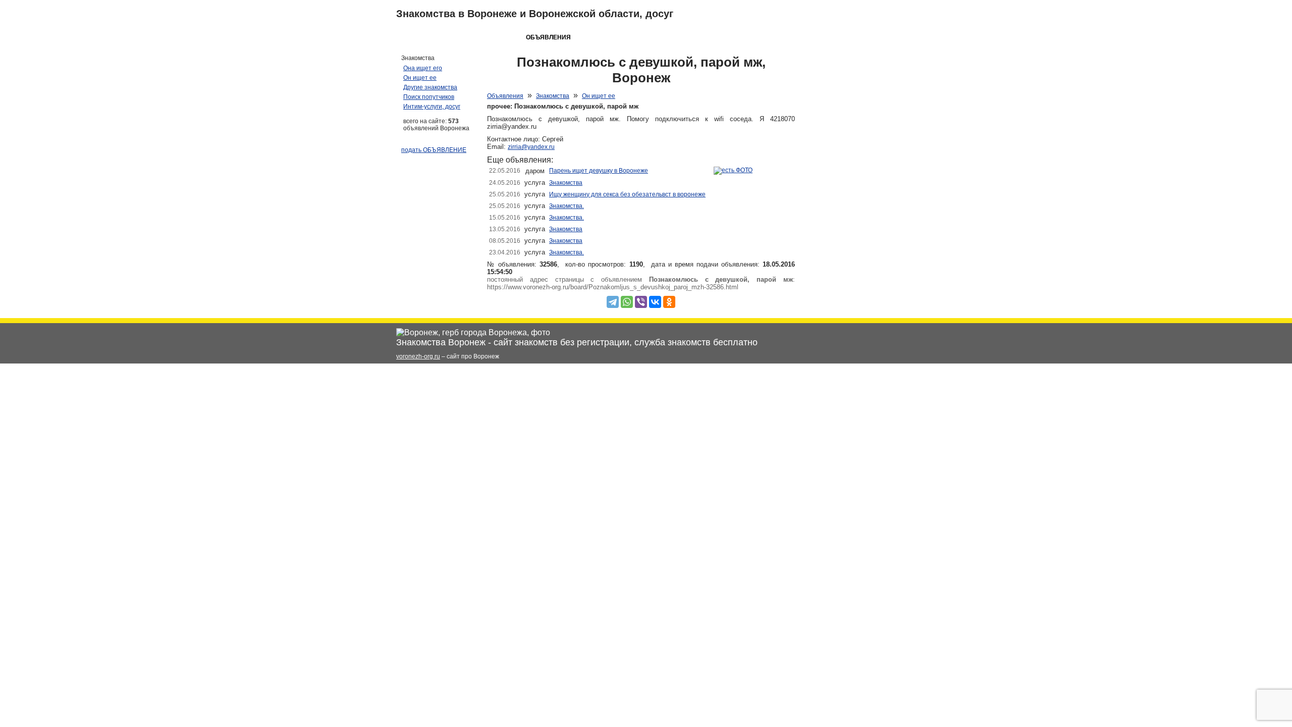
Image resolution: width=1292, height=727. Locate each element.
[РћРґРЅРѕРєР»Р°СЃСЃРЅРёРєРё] (669, 302)
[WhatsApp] (627, 302)
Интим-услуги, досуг (431, 106)
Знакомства (552, 95)
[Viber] (641, 302)
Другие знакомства (430, 87)
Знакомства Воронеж (441, 342)
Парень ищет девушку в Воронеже (598, 170)
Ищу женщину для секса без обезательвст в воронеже (627, 194)
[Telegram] (613, 302)
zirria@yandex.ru (531, 146)
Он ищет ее (598, 95)
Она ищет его (422, 68)
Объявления (505, 95)
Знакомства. (566, 206)
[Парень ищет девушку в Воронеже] (733, 170)
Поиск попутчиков (428, 96)
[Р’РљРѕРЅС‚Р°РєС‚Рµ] (655, 302)
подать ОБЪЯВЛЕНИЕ (433, 149)
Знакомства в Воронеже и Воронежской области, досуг (534, 13)
